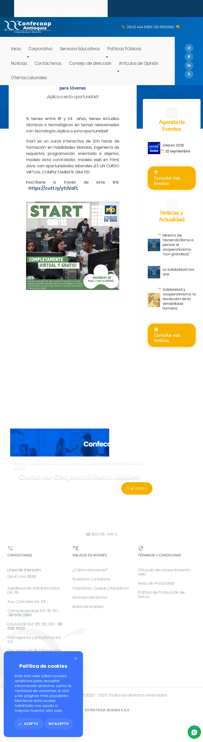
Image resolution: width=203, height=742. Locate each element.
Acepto (28, 723)
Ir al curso (137, 488)
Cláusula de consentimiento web (164, 572)
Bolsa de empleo (88, 606)
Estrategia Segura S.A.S (107, 710)
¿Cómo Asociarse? (90, 570)
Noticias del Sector (90, 597)
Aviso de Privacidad (156, 583)
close (75, 658)
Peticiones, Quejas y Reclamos (101, 588)
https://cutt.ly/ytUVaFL (53, 188)
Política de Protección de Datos (161, 594)
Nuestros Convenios (91, 579)
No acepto (59, 723)
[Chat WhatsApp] (194, 732)
